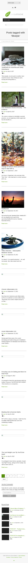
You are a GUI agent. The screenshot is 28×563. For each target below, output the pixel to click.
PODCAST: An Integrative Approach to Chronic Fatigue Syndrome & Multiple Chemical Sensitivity (18, 535)
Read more (4, 82)
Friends (20, 557)
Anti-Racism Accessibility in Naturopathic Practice (18, 515)
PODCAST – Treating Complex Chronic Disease (18, 529)
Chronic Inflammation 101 (10, 289)
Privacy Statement (14, 557)
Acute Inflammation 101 (9, 331)
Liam (4, 71)
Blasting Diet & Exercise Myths (11, 412)
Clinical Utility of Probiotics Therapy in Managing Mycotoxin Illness (18, 508)
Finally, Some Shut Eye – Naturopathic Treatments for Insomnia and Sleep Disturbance (14, 67)
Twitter (12, 7)
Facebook (16, 7)
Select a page (11, 2)
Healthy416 (5, 208)
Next (4, 479)
